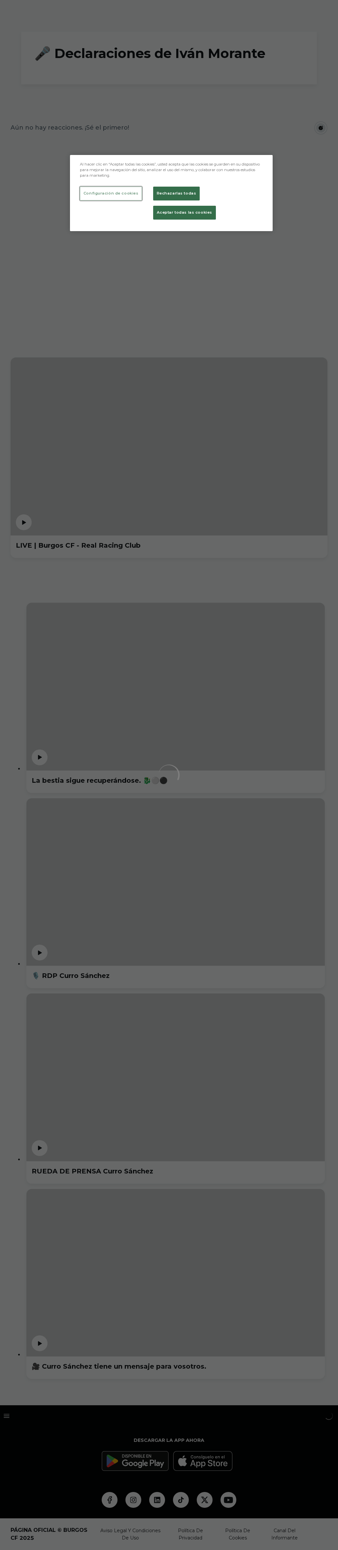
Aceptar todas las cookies (184, 212)
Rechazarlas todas (176, 193)
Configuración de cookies (111, 193)
